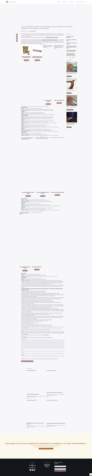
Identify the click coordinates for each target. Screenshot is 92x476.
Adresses (47, 466)
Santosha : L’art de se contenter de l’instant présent (54, 392)
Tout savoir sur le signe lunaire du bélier (33, 394)
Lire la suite (69, 76)
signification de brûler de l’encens (52, 37)
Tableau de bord (47, 464)
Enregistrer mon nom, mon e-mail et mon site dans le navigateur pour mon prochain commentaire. (39, 358)
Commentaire (24, 338)
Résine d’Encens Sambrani (36, 266)
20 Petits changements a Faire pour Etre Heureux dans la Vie (56, 423)
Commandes (47, 465)
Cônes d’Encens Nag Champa (48, 101)
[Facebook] (30, 470)
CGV (32, 464)
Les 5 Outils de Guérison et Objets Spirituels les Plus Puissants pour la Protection (70, 54)
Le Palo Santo (27, 134)
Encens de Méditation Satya (59, 100)
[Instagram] (32, 470)
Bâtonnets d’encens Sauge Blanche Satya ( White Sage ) (37, 57)
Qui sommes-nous (32, 467)
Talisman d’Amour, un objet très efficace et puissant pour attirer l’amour (71, 47)
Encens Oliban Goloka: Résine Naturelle (25, 267)
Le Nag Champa (27, 200)
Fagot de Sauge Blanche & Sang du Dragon (43, 193)
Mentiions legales (32, 465)
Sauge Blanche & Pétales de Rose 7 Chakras (28, 193)
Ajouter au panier (70, 109)
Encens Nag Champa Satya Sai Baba (57, 192)
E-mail (22, 352)
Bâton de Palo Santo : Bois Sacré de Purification (26, 57)
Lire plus (47, 396)
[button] (17, 34)
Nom (22, 349)
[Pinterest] (34, 470)
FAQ (32, 466)
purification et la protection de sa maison (49, 39)
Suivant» (73, 57)
